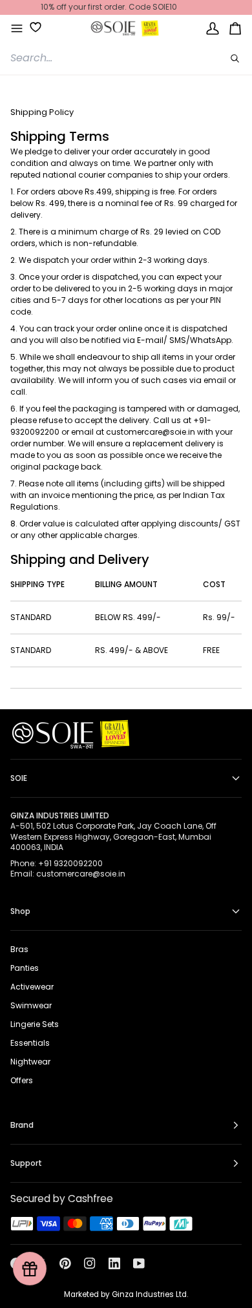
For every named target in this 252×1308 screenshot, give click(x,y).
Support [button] (26, 1162)
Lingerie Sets (34, 1024)
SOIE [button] (18, 778)
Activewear (32, 986)
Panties (24, 967)
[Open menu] (16, 29)
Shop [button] (20, 911)
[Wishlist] (30, 27)
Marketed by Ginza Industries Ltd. (126, 1294)
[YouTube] (139, 1263)
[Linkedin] (114, 1263)
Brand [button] (22, 1124)
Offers (21, 1080)
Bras (19, 949)
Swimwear (31, 1005)
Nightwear (30, 1061)
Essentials (30, 1042)
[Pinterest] (65, 1263)
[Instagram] (90, 1263)
